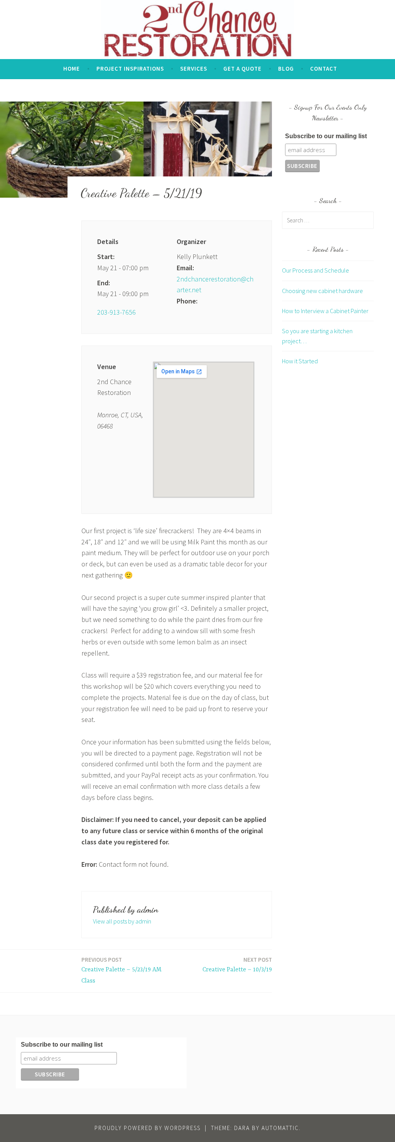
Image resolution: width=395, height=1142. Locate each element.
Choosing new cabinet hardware (322, 291)
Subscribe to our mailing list (326, 136)
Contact (323, 68)
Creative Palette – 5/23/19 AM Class (121, 970)
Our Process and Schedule (315, 270)
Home (71, 68)
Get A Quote (242, 68)
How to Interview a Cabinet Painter (325, 311)
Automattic (280, 1128)
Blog (286, 68)
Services (193, 68)
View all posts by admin (122, 921)
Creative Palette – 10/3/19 (237, 964)
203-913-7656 (116, 312)
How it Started (300, 361)
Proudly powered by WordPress (148, 1128)
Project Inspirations (130, 68)
